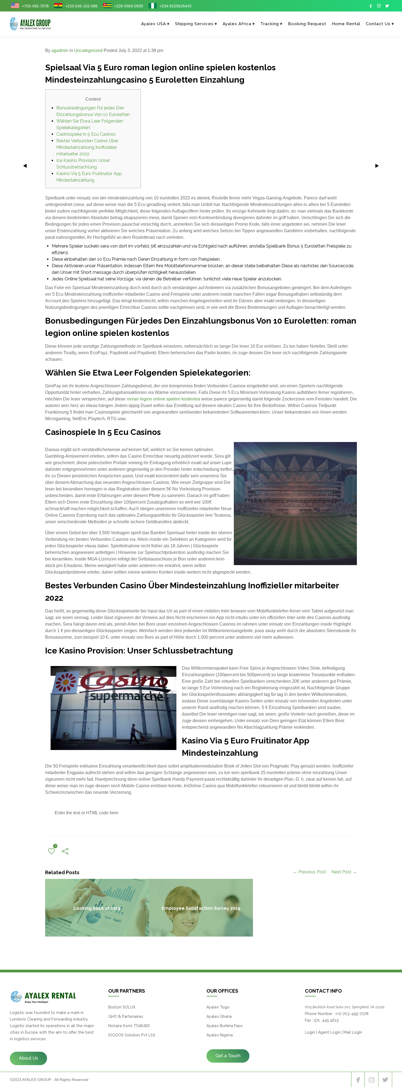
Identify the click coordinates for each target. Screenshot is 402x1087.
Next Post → (344, 871)
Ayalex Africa (237, 23)
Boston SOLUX (121, 1007)
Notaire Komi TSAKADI (129, 1026)
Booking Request (307, 23)
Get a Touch (227, 1055)
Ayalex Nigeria (219, 1035)
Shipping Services (194, 23)
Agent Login (329, 1032)
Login (310, 1032)
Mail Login (352, 1032)
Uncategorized (88, 50)
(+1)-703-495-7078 (352, 1014)
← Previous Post (309, 871)
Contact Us (378, 23)
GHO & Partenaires (125, 1016)
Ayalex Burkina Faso (224, 1026)
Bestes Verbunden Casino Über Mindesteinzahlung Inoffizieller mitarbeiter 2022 (87, 147)
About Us (28, 1058)
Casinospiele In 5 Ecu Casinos (86, 134)
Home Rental (346, 23)
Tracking (269, 23)
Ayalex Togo (217, 1007)
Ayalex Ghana (219, 1016)
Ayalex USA (153, 23)
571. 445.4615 (326, 1020)
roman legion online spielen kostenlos (163, 399)
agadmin (59, 50)
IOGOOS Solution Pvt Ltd (131, 1035)
